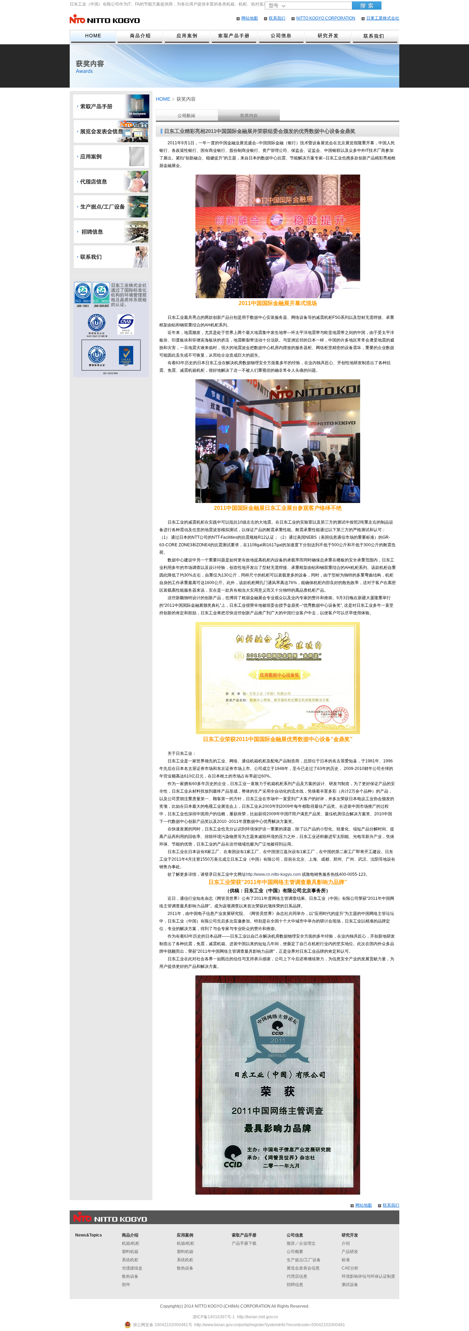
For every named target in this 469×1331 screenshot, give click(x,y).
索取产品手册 (244, 1235)
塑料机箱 (130, 1251)
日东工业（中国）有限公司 (105, 18)
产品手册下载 (244, 1243)
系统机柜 (130, 1259)
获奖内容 (249, 115)
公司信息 (295, 1235)
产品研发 (350, 1251)
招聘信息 (295, 1284)
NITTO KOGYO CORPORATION (325, 18)
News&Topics (88, 1235)
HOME (93, 37)
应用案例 (187, 37)
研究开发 (328, 37)
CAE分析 (350, 1268)
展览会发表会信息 (303, 1268)
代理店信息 (297, 1276)
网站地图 (249, 18)
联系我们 (277, 18)
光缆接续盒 (132, 1268)
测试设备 (350, 1284)
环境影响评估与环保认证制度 (368, 1276)
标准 (346, 1259)
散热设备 (130, 1276)
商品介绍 (140, 37)
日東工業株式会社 (382, 18)
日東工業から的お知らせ (187, 115)
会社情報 (281, 37)
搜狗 (366, 5)
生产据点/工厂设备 (304, 1259)
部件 (126, 1284)
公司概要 (295, 1251)
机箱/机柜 (130, 1243)
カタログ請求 (234, 37)
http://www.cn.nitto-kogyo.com (273, 874)
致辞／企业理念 (301, 1243)
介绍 (346, 1243)
